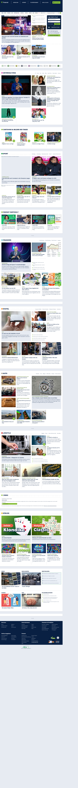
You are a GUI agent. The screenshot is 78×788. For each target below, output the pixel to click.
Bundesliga (33, 153)
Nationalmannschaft (45, 153)
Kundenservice (24, 635)
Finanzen (7, 240)
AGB (22, 643)
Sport (5, 154)
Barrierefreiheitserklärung (26, 636)
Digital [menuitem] (26, 12)
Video (5, 495)
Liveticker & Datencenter (57, 153)
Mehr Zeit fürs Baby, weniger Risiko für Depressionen (50, 578)
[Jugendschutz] (26, 647)
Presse (33, 636)
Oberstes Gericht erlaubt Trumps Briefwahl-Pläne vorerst (50, 580)
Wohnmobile (49, 373)
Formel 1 (50, 153)
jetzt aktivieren (5, 503)
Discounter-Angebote (45, 624)
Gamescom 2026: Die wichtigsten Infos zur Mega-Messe (39, 338)
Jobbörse (12, 624)
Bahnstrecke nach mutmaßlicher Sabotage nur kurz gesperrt (51, 573)
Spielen (6, 513)
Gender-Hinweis (34, 635)
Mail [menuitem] (33, 12)
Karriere (33, 639)
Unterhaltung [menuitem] (16, 12)
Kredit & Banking (48, 240)
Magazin (44, 373)
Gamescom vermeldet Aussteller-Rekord (38, 334)
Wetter (12, 625)
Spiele (33, 624)
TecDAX (48, 256)
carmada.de (13, 639)
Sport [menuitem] (5, 12)
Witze (32, 628)
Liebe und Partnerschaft (52, 433)
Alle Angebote (57, 2)
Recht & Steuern (54, 240)
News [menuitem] (2, 12)
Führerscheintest (58, 373)
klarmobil (13, 638)
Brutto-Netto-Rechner (55, 627)
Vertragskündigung (35, 640)
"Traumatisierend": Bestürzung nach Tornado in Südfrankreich (51, 583)
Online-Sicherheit (55, 624)
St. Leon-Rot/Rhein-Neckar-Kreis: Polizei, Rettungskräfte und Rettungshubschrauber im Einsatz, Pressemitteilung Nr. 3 (50, 598)
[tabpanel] (16, 28)
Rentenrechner (54, 628)
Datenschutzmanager (25, 640)
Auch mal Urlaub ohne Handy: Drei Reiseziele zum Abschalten (40, 461)
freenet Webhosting (45, 628)
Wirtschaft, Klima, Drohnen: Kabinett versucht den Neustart (39, 22)
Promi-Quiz (23, 628)
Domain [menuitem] (36, 12)
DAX (48, 252)
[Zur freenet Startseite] (5, 2)
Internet (24, 2)
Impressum (23, 638)
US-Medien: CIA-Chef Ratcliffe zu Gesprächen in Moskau (38, 20)
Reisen (46, 433)
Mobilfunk (15, 2)
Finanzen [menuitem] (8, 12)
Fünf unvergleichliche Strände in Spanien (38, 458)
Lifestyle (7, 433)
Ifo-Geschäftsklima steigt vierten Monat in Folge (38, 267)
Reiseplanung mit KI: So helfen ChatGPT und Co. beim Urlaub (40, 336)
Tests (41, 373)
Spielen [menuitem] (30, 12)
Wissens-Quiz (34, 627)
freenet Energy (4, 639)
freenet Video (13, 635)
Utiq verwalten (24, 642)
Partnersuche (13, 627)
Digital (6, 309)
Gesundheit (59, 433)
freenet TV (3, 636)
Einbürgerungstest (25, 625)
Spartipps (59, 240)
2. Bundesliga (38, 153)
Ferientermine (3, 627)
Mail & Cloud (45, 2)
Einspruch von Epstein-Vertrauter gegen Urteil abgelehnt (38, 16)
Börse (2, 624)
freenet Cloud (44, 625)
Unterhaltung (9, 73)
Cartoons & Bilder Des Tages (15, 130)
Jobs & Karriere (42, 240)
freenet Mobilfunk (4, 635)
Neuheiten (37, 373)
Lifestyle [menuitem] (22, 12)
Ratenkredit (54, 625)
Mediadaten (34, 638)
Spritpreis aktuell (4, 625)
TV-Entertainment (34, 2)
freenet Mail (44, 627)
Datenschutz (24, 639)
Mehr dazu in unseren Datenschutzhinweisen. (50, 505)
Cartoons (23, 624)
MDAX (48, 254)
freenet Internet (4, 638)
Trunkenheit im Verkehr (46, 594)
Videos (33, 625)
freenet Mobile (13, 636)
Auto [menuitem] (12, 12)
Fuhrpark (53, 373)
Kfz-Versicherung (45, 629)
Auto (5, 373)
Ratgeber (43, 433)
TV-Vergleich (54, 629)
